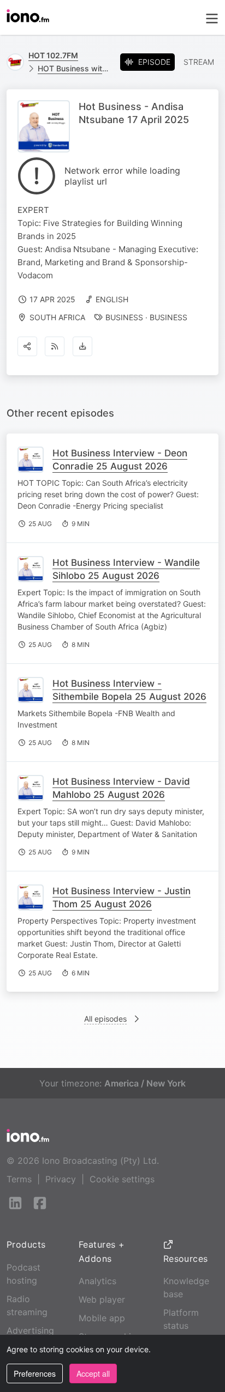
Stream (198, 61)
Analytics (97, 1280)
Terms (19, 1179)
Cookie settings (122, 1179)
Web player (102, 1299)
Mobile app (102, 1317)
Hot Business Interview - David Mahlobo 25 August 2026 (121, 788)
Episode (154, 61)
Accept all (93, 1373)
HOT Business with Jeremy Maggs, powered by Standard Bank (74, 68)
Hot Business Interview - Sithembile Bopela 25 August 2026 (129, 690)
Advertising (30, 1330)
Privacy (60, 1179)
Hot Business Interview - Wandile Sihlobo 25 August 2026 (126, 569)
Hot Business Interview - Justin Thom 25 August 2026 (121, 897)
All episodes (105, 1018)
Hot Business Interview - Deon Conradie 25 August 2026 (119, 460)
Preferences (35, 1373)
